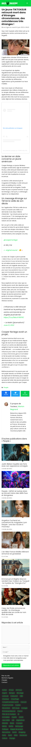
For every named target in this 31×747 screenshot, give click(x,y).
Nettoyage (19, 726)
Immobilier (6, 717)
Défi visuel (15, 708)
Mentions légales (7, 678)
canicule (5, 696)
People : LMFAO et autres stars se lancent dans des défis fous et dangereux (15, 493)
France (20, 711)
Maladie (5, 723)
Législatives (20, 720)
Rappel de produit (16, 729)
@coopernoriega (10, 240)
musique (19, 723)
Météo (4, 726)
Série (15, 735)
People (6, 387)
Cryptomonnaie (7, 705)
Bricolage (20, 693)
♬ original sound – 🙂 (12, 250)
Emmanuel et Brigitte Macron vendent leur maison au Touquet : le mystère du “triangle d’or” (15, 581)
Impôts (14, 717)
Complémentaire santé (10, 702)
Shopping (22, 732)
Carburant (14, 696)
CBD (21, 696)
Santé (14, 732)
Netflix (11, 726)
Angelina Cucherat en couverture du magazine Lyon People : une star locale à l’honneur (14, 523)
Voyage (12, 738)
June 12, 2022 (9, 325)
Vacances (23, 735)
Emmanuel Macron (8, 711)
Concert (23, 702)
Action (4, 690)
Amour (11, 690)
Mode (12, 723)
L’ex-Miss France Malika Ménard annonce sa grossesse (15, 553)
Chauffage (15, 699)
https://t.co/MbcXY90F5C (14, 317)
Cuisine (17, 705)
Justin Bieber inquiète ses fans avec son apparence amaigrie (15, 465)
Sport (10, 735)
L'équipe (4, 680)
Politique (5, 729)
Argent (4, 693)
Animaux (19, 690)
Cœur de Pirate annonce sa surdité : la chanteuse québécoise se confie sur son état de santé (14, 611)
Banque (12, 693)
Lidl (13, 720)
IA (18, 714)
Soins (4, 735)
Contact (4, 682)
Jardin (21, 717)
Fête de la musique (9, 714)
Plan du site (6, 676)
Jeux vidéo (6, 720)
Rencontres (6, 732)
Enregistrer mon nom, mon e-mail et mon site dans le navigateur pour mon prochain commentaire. (15, 658)
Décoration (6, 708)
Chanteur (5, 699)
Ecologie (24, 708)
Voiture (4, 738)
